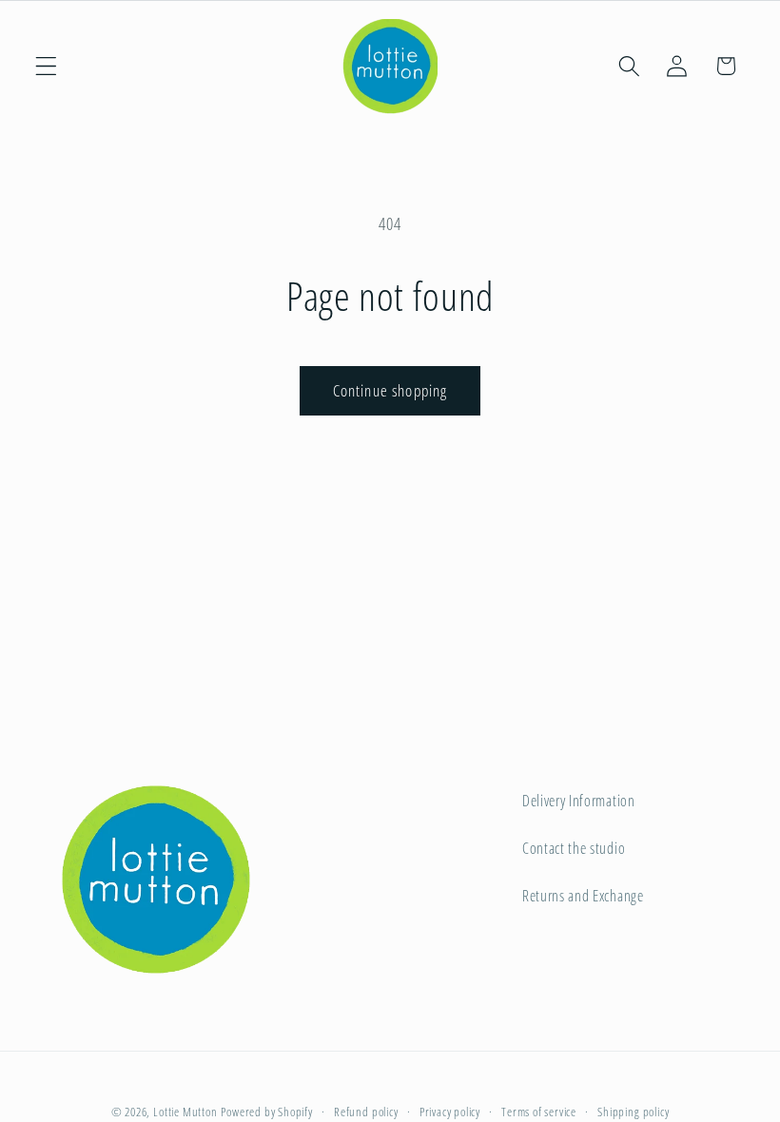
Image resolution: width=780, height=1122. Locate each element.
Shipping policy (633, 1111)
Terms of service (538, 1111)
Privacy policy (449, 1111)
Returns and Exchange (583, 895)
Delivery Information (578, 800)
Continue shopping (390, 390)
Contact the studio (573, 848)
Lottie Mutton (185, 1111)
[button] (46, 66)
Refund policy (366, 1111)
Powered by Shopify (267, 1111)
